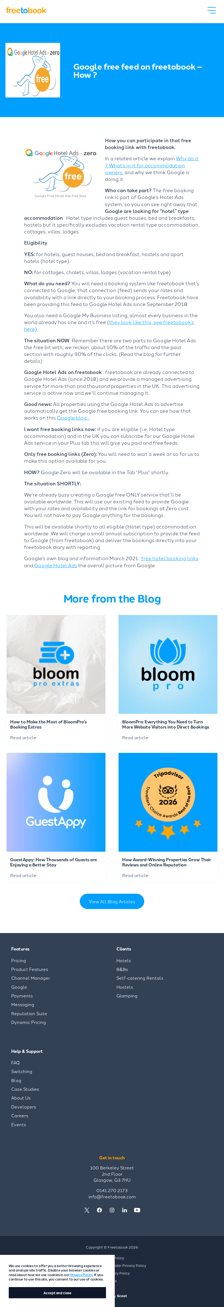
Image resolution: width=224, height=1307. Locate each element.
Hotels (123, 960)
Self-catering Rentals (139, 978)
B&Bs (122, 969)
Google (19, 987)
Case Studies (25, 1089)
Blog (16, 1080)
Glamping (126, 996)
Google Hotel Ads (55, 565)
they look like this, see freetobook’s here (109, 325)
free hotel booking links (169, 558)
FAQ (15, 1062)
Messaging (22, 1004)
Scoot (122, 1295)
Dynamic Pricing (28, 1022)
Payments (22, 996)
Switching (21, 1071)
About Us (21, 1098)
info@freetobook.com (112, 1196)
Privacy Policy (81, 1274)
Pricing (18, 960)
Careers (19, 1115)
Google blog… (73, 417)
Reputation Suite (29, 1013)
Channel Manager (30, 978)
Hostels (124, 987)
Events (18, 1124)
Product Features (29, 969)
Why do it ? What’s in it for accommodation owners (152, 165)
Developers (23, 1107)
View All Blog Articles (112, 901)
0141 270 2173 (112, 1190)
